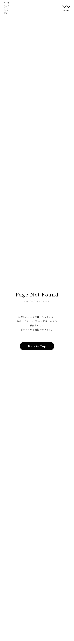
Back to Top (37, 346)
